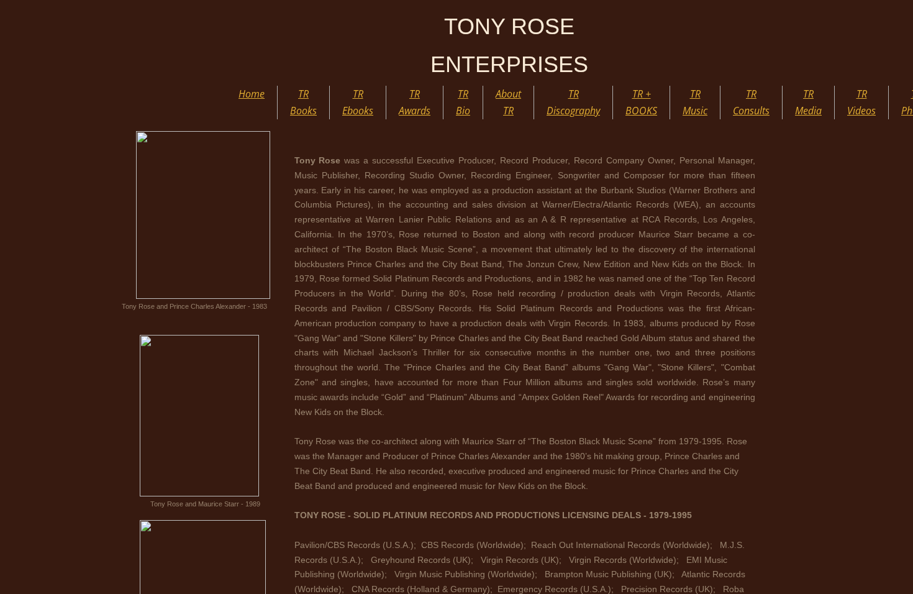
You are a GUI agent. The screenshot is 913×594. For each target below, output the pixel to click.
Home (251, 94)
